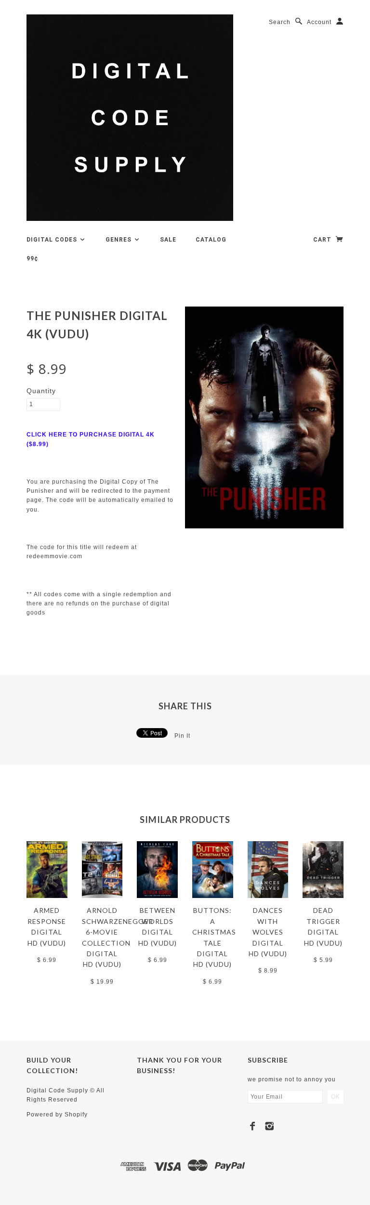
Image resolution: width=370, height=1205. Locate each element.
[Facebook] (253, 1126)
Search (280, 22)
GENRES (119, 239)
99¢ (32, 258)
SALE (168, 239)
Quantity (41, 391)
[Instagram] (269, 1126)
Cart (323, 239)
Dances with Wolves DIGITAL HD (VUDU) (268, 932)
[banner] (129, 117)
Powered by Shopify (57, 1114)
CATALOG (211, 239)
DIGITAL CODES (52, 239)
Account (319, 22)
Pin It (182, 735)
